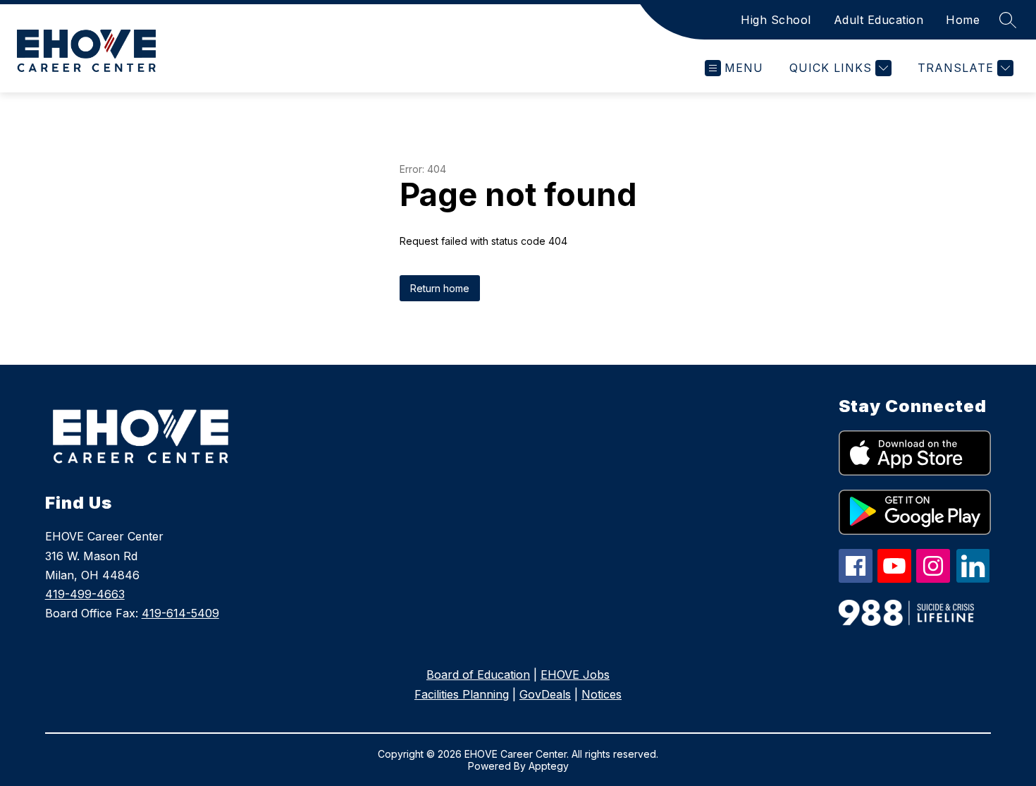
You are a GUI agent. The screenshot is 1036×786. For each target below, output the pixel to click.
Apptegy (549, 766)
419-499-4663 (85, 594)
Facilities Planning (461, 694)
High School (776, 20)
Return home (439, 288)
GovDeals (545, 694)
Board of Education (478, 674)
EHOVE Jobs (575, 674)
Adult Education (879, 20)
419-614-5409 (180, 613)
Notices (601, 694)
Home (963, 20)
